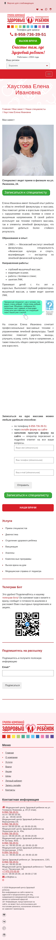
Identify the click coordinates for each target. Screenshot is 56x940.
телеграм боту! (10, 597)
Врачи (8, 766)
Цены (8, 776)
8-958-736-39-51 (30, 34)
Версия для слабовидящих (20, 3)
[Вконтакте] (42, 9)
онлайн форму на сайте (34, 429)
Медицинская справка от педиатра (23, 571)
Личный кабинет (13, 780)
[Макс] (46, 9)
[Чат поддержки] (37, 9)
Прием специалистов (16, 528)
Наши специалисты (36, 109)
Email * (6, 667)
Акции (8, 771)
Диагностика (11, 534)
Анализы (9, 553)
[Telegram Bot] (50, 9)
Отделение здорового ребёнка (21, 540)
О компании (11, 757)
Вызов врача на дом (15, 565)
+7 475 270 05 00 (10, 871)
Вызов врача (28, 41)
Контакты (10, 790)
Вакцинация (11, 546)
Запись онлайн (13, 785)
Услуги (8, 762)
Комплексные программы (18, 559)
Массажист (18, 109)
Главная (6, 109)
